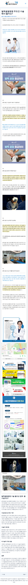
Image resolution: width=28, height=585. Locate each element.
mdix (14, 582)
